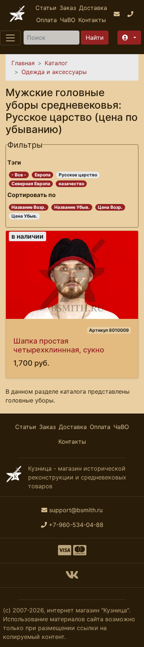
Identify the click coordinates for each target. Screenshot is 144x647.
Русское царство (78, 174)
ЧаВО (67, 20)
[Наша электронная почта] (117, 14)
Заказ (67, 7)
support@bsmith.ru (76, 510)
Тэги (14, 162)
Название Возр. (28, 207)
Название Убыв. (72, 207)
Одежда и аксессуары (54, 71)
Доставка (93, 7)
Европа (43, 174)
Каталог (56, 63)
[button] (129, 38)
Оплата (46, 20)
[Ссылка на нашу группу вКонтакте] (72, 577)
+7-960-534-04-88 (76, 524)
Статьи (45, 7)
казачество (71, 183)
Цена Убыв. (24, 216)
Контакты (92, 20)
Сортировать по (31, 194)
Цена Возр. (110, 207)
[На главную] (17, 14)
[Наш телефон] (131, 14)
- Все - (18, 174)
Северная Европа (30, 183)
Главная (23, 63)
